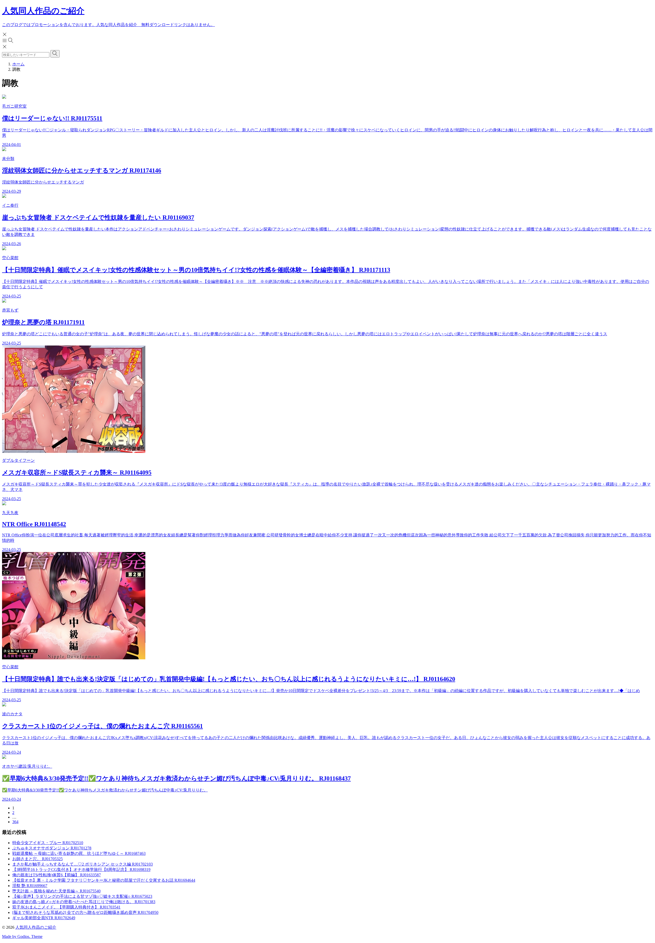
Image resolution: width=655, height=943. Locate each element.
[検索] (55, 53)
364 (15, 822)
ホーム (18, 64)
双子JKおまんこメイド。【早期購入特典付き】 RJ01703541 (66, 907)
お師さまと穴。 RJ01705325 (37, 859)
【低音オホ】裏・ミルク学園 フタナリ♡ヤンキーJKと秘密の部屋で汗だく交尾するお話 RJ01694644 (103, 880)
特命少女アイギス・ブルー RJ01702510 (47, 843)
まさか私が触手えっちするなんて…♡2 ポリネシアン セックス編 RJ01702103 (82, 864)
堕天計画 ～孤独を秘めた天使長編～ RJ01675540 (56, 891)
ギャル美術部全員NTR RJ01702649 (43, 918)
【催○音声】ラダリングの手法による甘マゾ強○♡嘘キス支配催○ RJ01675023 (82, 896)
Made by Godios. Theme (22, 936)
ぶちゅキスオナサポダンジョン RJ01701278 (51, 848)
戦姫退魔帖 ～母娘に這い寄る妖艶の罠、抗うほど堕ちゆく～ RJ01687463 (79, 853)
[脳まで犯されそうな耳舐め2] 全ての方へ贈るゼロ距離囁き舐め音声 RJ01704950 (85, 912)
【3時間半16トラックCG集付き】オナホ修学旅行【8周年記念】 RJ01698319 (81, 869)
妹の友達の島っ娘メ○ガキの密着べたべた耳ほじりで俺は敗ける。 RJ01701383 (83, 902)
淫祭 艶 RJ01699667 (29, 885)
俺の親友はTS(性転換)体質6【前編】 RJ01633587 (56, 875)
